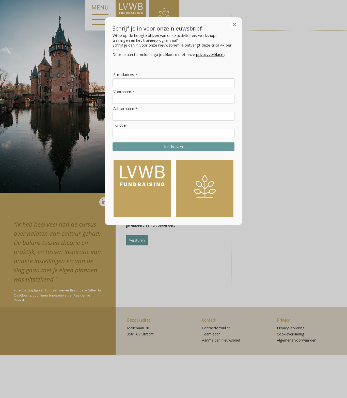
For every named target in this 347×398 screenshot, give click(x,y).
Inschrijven (173, 146)
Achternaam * (125, 108)
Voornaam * (123, 91)
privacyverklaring (211, 54)
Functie (119, 125)
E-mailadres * (125, 74)
